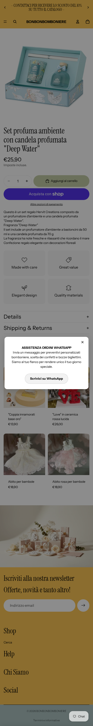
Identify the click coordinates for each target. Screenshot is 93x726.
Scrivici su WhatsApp (46, 379)
